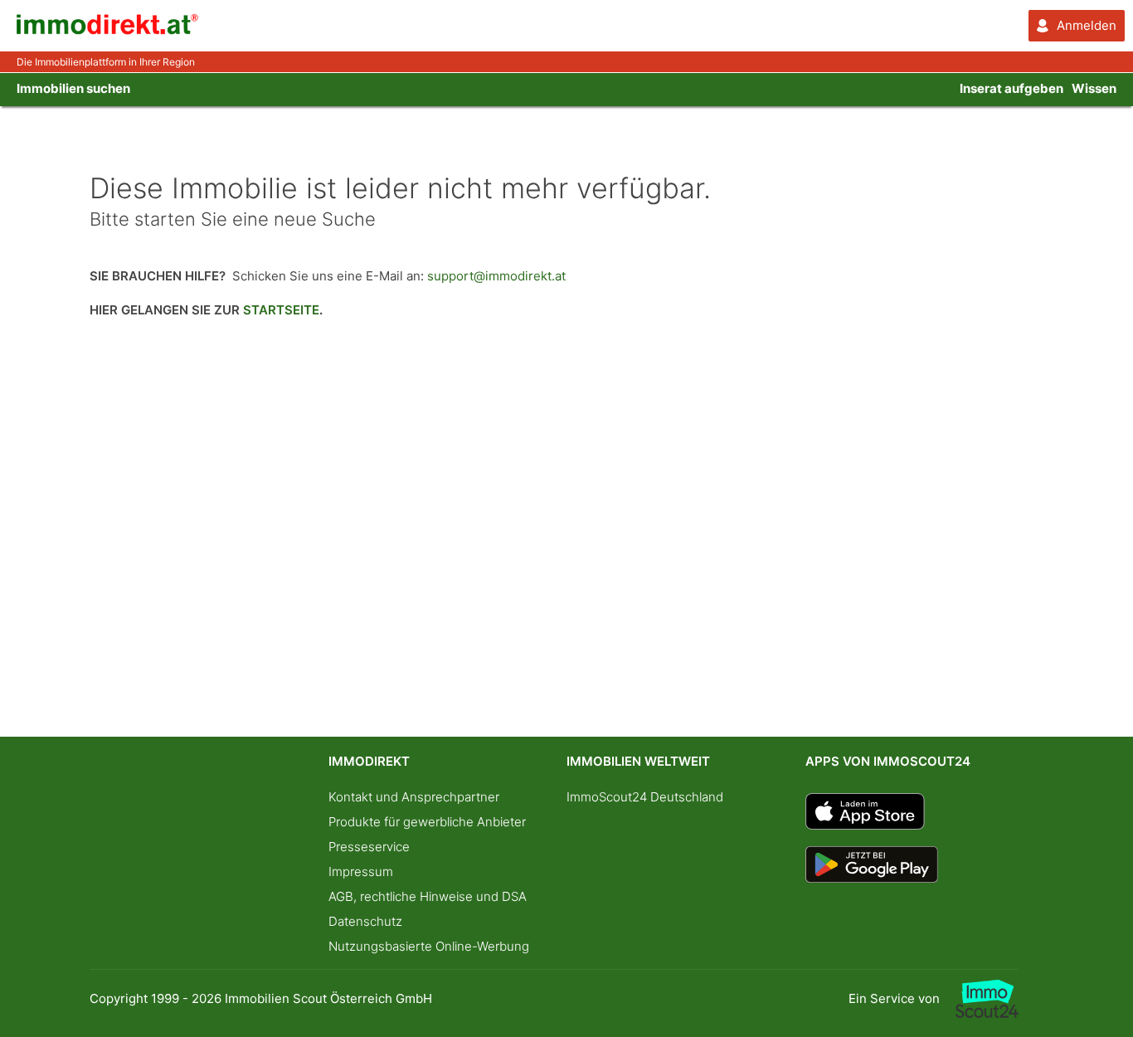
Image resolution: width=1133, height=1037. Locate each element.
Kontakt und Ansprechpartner (413, 797)
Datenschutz (365, 921)
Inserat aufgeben (1011, 88)
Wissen (1094, 88)
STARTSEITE (281, 310)
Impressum (360, 871)
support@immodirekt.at (496, 276)
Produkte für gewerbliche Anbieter (427, 822)
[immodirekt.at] (108, 30)
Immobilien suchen (73, 88)
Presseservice (369, 846)
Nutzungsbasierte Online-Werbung (428, 946)
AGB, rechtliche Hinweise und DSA (427, 896)
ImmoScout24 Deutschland (644, 797)
